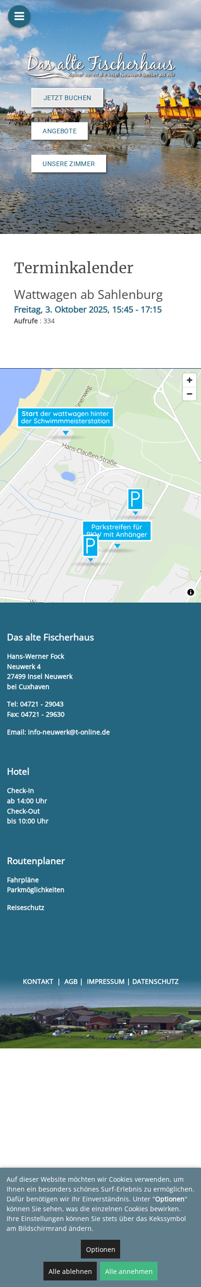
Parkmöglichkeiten (36, 889)
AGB (71, 981)
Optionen (100, 1249)
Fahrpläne (23, 879)
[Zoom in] (189, 380)
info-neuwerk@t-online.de (69, 731)
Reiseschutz (25, 907)
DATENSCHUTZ (155, 981)
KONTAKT (38, 981)
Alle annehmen (129, 1271)
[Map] (100, 486)
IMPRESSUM (106, 981)
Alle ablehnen (70, 1271)
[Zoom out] (189, 393)
